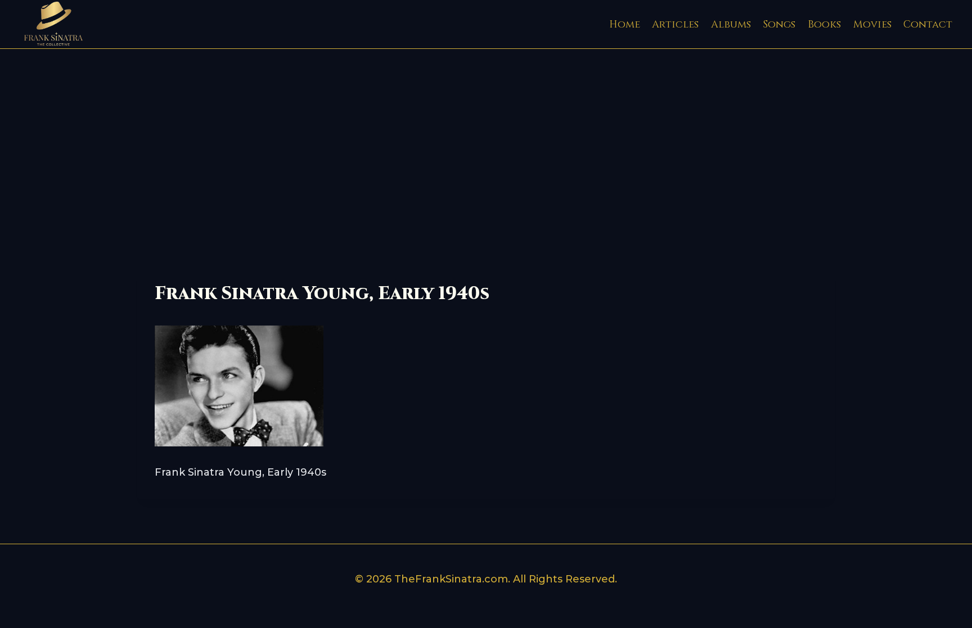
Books (824, 24)
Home (624, 24)
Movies (872, 24)
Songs (779, 24)
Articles (675, 24)
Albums (731, 24)
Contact (927, 24)
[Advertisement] (486, 133)
